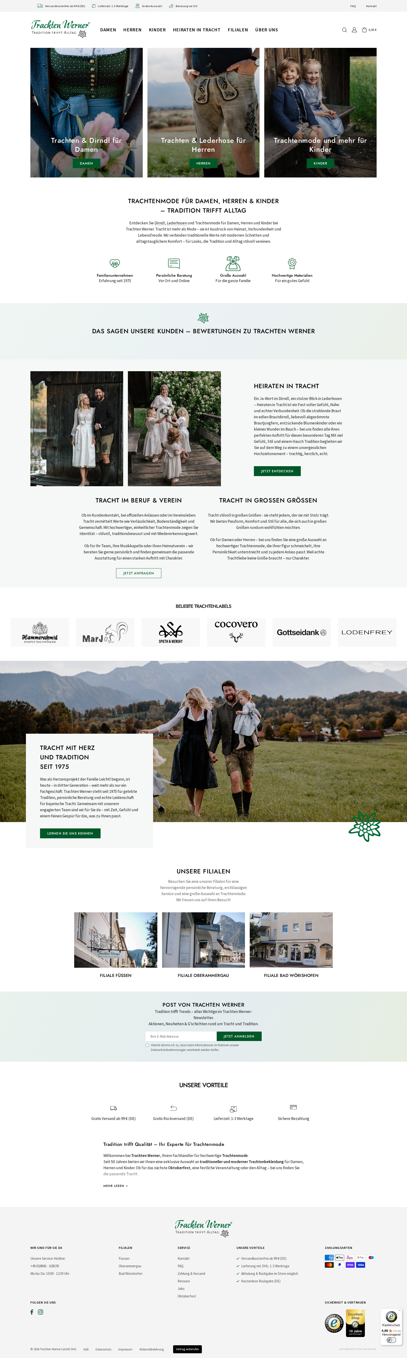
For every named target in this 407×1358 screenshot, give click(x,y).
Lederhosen (177, 223)
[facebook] (31, 1313)
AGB (86, 1349)
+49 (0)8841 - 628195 (44, 1266)
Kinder (157, 30)
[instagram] (40, 1313)
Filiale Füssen (115, 975)
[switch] (391, 1340)
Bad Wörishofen (130, 1273)
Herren (132, 30)
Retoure (184, 1281)
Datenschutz (103, 1349)
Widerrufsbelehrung (151, 1349)
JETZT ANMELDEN (239, 1036)
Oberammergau (130, 1266)
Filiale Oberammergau (203, 975)
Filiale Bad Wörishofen (291, 975)
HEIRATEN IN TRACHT (197, 30)
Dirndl (160, 223)
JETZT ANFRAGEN (138, 573)
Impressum (125, 1349)
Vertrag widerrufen (187, 1349)
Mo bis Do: (37, 1273)
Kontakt (371, 6)
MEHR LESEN (113, 1186)
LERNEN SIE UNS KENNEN (70, 833)
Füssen (124, 1258)
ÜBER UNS (266, 30)
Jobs (181, 1288)
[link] (40, 632)
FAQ (353, 6)
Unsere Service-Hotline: (47, 1258)
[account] (354, 29)
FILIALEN (238, 30)
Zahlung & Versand (191, 1273)
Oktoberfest (187, 1296)
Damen (108, 30)
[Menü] (399, 1311)
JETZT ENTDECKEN (277, 471)
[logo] (60, 29)
